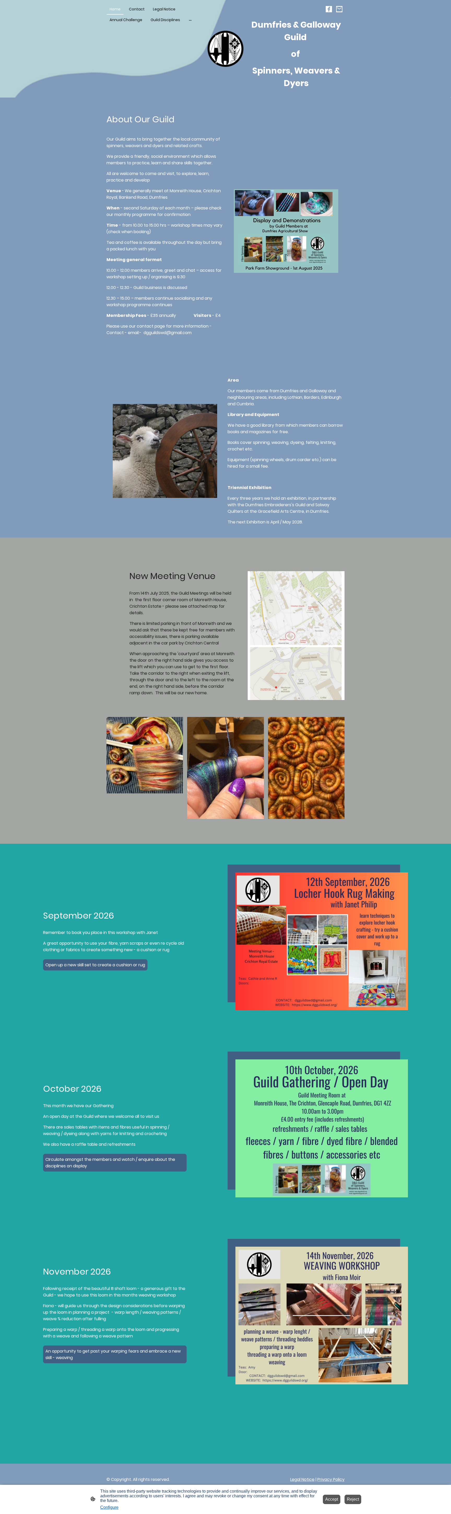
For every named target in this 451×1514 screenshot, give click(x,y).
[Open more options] (190, 20)
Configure (109, 1507)
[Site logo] (225, 49)
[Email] (339, 9)
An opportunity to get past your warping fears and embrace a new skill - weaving (113, 1354)
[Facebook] (329, 9)
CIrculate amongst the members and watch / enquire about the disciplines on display (110, 1162)
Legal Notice (302, 1479)
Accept (331, 1499)
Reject (353, 1499)
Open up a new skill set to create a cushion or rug (95, 965)
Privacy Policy (331, 1479)
